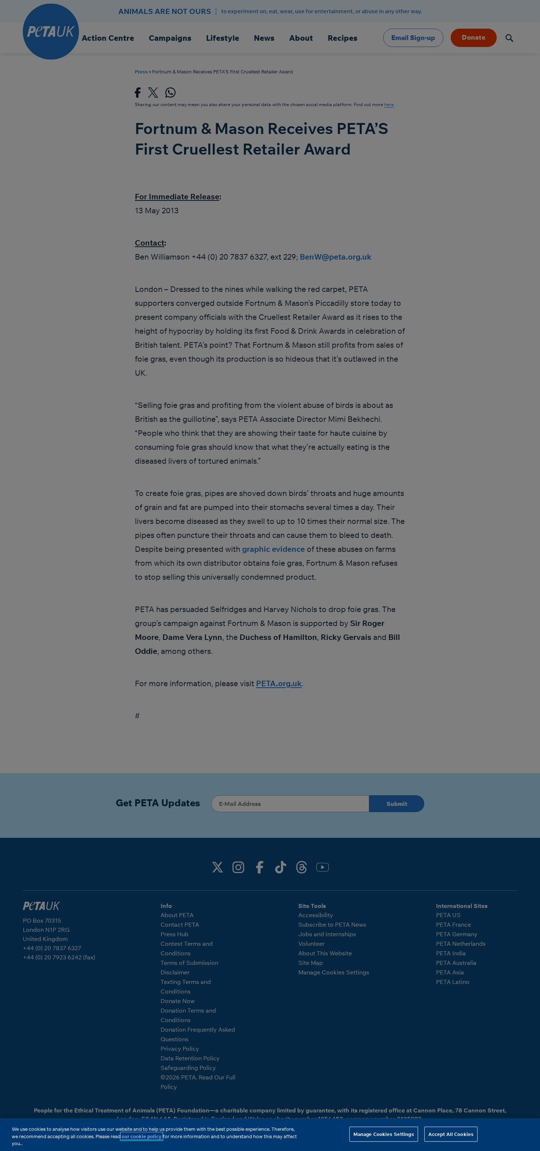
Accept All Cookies (451, 1134)
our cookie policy (142, 1136)
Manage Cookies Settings (383, 1134)
